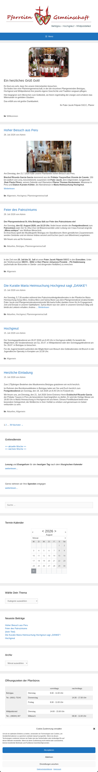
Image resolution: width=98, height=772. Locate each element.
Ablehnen (49, 757)
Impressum (57, 769)
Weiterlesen (9, 188)
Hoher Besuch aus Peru (21, 130)
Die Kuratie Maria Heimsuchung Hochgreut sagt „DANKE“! (45, 285)
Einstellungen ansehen (49, 764)
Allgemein (11, 196)
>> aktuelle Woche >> (15, 446)
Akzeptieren (49, 750)
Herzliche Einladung (18, 372)
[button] (94, 728)
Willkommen (12, 116)
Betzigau (20, 246)
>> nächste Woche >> (15, 449)
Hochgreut (21, 196)
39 (11, 425)
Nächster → (18, 425)
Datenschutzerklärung (44, 769)
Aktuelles (11, 246)
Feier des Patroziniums (20, 209)
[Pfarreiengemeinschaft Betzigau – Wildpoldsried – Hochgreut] (49, 16)
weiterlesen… (11, 468)
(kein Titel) (10, 632)
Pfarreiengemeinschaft (37, 196)
